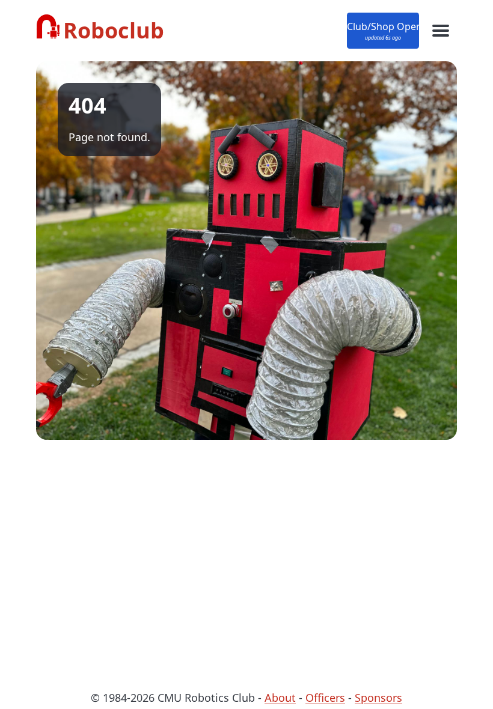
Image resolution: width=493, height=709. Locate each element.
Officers (325, 697)
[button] (383, 31)
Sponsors (378, 697)
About (280, 697)
